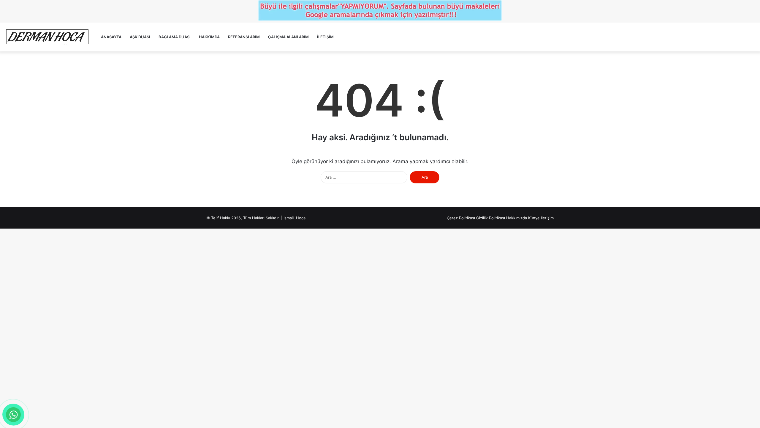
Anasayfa (111, 36)
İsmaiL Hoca (294, 217)
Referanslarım (244, 36)
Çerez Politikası (461, 217)
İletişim (325, 36)
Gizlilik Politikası (490, 217)
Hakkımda (209, 36)
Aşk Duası (140, 36)
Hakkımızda (516, 217)
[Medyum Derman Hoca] (46, 37)
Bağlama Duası (175, 36)
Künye (534, 217)
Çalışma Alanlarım (288, 36)
